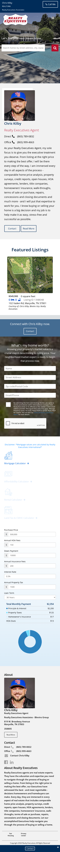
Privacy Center (23, 834)
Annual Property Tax (13, 582)
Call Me (52, 4)
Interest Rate (10, 572)
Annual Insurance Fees (15, 561)
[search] (54, 48)
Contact (12, 228)
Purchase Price (11, 530)
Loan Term (9, 593)
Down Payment (11, 551)
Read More (28, 228)
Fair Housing (11, 834)
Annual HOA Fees (12, 540)
